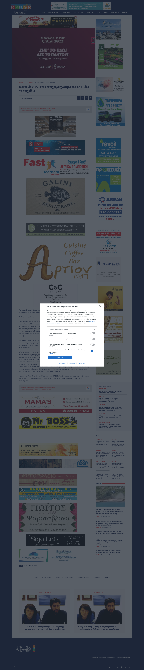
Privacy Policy (81, 363)
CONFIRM (60, 357)
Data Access (72, 363)
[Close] (100, 306)
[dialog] (72, 335)
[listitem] (72, 329)
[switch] (92, 333)
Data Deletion (62, 363)
